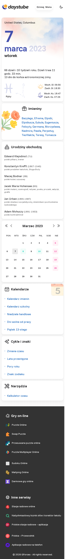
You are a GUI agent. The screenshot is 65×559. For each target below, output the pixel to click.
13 (7, 259)
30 (31, 276)
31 (39, 276)
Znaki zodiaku (15, 374)
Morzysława (52, 126)
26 (55, 268)
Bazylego (27, 118)
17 (39, 259)
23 (31, 268)
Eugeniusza (51, 122)
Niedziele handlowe (19, 314)
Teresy (40, 135)
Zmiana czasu (15, 351)
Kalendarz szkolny (18, 306)
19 (55, 259)
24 (39, 268)
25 (47, 268)
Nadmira (27, 130)
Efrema (38, 118)
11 (47, 251)
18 (47, 259)
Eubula (39, 122)
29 (23, 276)
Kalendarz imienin (18, 299)
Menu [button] (48, 7)
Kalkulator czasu (17, 395)
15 (23, 259)
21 (15, 268)
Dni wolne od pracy (19, 322)
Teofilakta (28, 135)
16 (31, 259)
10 (39, 251)
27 (7, 276)
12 (55, 251)
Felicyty (26, 126)
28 (15, 276)
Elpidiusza (28, 122)
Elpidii (48, 118)
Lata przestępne (17, 358)
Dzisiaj (40, 7)
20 (7, 268)
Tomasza (50, 135)
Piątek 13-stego (17, 329)
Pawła (37, 130)
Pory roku (13, 366)
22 (23, 268)
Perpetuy (48, 130)
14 (15, 259)
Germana (38, 126)
